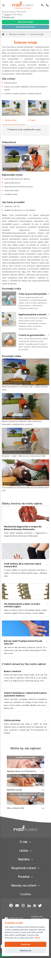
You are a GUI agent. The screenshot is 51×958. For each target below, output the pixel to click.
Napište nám (9, 17)
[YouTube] (17, 905)
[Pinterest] (34, 905)
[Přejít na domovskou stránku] (23, 4)
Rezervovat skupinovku (25, 27)
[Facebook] (11, 905)
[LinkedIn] (29, 905)
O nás (24, 842)
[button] (4, 5)
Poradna (23, 877)
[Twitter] (40, 905)
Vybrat (37, 938)
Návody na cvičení (17, 34)
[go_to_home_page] (25, 828)
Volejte (7, 14)
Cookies (25, 894)
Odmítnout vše (25, 951)
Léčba (23, 851)
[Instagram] (23, 905)
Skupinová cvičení (23, 868)
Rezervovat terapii (25, 22)
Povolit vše (25, 944)
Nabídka (23, 859)
